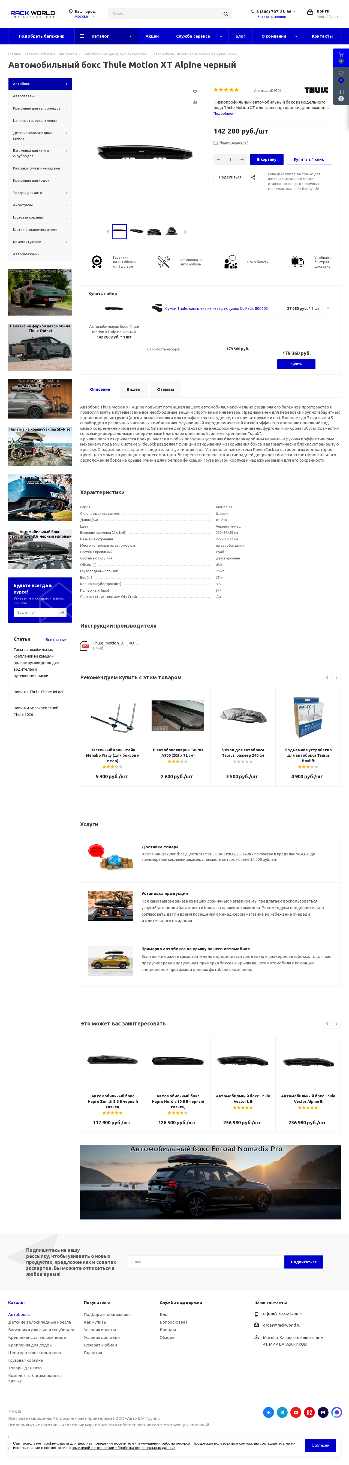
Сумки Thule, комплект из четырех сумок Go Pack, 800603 (216, 308)
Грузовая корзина (25, 1360)
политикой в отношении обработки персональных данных (123, 1447)
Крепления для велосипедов (37, 1337)
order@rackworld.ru (281, 1325)
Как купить (95, 1322)
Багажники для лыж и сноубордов (42, 1329)
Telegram (282, 1412)
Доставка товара (160, 847)
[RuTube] (323, 1412)
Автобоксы (19, 1314)
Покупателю (97, 1302)
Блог (164, 1314)
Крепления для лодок (30, 1345)
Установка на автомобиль (191, 262)
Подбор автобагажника (107, 1314)
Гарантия (93, 1352)
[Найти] (225, 13)
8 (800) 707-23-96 (273, 11)
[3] (226, 90)
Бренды (168, 1329)
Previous (108, 232)
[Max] (336, 1412)
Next (185, 232)
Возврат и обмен (100, 1345)
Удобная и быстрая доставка (323, 262)
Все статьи (56, 639)
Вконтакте (268, 1412)
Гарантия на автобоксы (125, 261)
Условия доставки (102, 1337)
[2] (221, 90)
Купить (296, 364)
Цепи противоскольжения (34, 1352)
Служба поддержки (181, 1302)
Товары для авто (25, 1368)
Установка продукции (165, 893)
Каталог (16, 1302)
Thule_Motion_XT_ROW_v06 (115, 643)
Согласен (320, 1445)
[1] (216, 90)
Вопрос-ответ (174, 1322)
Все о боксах (258, 262)
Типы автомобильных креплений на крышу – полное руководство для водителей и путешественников (36, 662)
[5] (236, 90)
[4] (231, 90)
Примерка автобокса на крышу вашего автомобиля (196, 948)
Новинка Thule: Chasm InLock (39, 692)
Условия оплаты (100, 1329)
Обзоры (167, 1337)
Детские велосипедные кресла (39, 1322)
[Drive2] (309, 1412)
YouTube (295, 1412)
